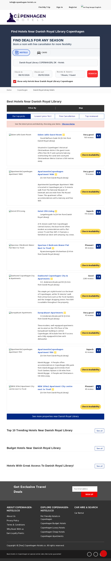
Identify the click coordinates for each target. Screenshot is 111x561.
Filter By (32, 108)
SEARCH (93, 73)
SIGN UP (89, 494)
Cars (44, 52)
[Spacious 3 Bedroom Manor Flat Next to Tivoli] (22, 246)
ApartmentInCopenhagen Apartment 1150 (50, 351)
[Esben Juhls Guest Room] (22, 135)
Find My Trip (44, 7)
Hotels (24, 52)
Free (67, 116)
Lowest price (43, 116)
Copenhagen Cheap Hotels (53, 532)
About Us (11, 516)
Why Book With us (15, 529)
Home (9, 90)
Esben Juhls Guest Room (50, 134)
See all (99, 431)
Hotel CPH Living (46, 211)
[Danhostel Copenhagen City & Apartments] (22, 277)
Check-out (39, 72)
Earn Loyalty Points (15, 533)
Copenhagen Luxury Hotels (53, 527)
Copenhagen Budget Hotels (53, 523)
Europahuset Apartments (51, 312)
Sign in (59, 7)
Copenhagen (22, 90)
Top (91, 116)
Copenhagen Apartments (52, 536)
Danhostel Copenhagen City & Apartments (53, 277)
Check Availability (90, 155)
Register (72, 7)
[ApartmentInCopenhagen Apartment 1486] (22, 173)
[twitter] (96, 554)
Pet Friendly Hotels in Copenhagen (50, 518)
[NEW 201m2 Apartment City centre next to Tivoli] (22, 388)
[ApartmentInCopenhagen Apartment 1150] (22, 351)
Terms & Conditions (16, 524)
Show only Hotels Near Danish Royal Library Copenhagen (45, 81)
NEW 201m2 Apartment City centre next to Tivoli (55, 388)
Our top (18, 116)
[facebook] (89, 554)
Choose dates (68, 124)
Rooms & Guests (64, 71)
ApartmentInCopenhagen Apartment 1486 (50, 173)
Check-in (18, 72)
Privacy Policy (13, 520)
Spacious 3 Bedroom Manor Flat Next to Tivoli (53, 247)
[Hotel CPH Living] (22, 211)
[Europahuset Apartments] (22, 313)
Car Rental (79, 513)
